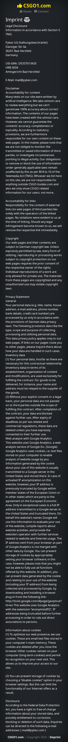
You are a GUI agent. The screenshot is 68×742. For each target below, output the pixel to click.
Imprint (55, 737)
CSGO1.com (36, 5)
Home (26, 11)
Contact (43, 11)
